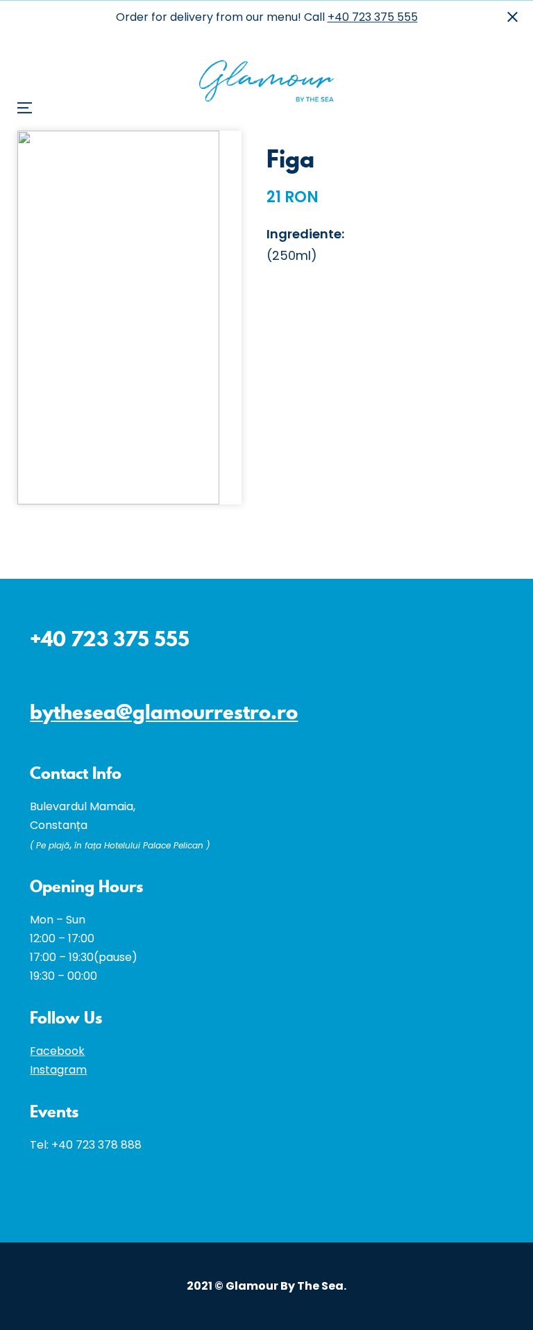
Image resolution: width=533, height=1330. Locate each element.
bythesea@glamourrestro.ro (164, 712)
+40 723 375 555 (373, 17)
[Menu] (31, 35)
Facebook (57, 1051)
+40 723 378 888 (96, 1145)
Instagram (58, 1070)
